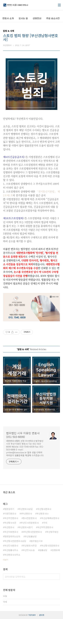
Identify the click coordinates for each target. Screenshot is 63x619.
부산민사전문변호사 (30, 522)
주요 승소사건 (53, 18)
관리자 (41, 615)
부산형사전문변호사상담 (15, 540)
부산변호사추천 (30, 545)
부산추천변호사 (11, 518)
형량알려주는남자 (12, 536)
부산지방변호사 (11, 531)
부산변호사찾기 (26, 527)
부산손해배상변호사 (50, 518)
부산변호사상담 (26, 508)
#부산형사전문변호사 (32, 531)
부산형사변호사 (44, 508)
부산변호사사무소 (12, 554)
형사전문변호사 (30, 518)
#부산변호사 (26, 513)
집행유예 (56, 550)
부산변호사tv (42, 513)
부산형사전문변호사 (50, 545)
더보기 (5, 559)
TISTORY (32, 615)
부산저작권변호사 (45, 527)
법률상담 (43, 550)
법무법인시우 (37, 540)
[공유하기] (12, 332)
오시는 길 (23, 18)
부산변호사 (9, 527)
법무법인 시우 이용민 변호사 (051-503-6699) (23, 435)
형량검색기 (9, 508)
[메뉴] (59, 5)
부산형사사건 (10, 522)
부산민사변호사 (11, 545)
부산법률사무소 (11, 550)
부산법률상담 (31, 536)
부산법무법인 (52, 531)
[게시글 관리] (16, 332)
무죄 (45, 522)
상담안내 (37, 18)
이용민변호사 (10, 513)
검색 (57, 577)
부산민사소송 (29, 550)
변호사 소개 (8, 18)
